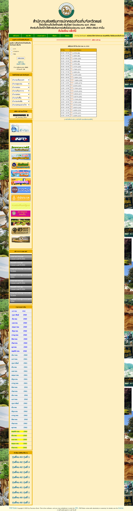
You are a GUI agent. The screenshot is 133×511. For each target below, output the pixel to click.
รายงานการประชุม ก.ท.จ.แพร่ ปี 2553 (21, 270)
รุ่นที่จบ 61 (17, 492)
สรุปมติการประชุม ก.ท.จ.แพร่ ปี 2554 (21, 300)
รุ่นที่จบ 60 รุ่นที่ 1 (21, 497)
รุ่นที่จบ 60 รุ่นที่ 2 (21, 502)
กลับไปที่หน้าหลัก (70, 119)
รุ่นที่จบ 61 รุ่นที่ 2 (21, 487)
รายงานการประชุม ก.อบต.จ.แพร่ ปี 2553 (18, 258)
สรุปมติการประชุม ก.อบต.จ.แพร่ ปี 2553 (18, 264)
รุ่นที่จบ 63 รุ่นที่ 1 (21, 457)
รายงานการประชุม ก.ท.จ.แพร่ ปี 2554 (21, 294)
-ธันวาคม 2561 (19, 395)
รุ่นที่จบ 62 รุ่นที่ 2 (21, 472)
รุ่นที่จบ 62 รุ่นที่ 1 (21, 477)
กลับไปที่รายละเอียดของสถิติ (84, 119)
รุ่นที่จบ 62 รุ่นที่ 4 (21, 462)
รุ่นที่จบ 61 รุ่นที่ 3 (21, 482)
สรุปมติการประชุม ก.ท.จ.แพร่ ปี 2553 (21, 276)
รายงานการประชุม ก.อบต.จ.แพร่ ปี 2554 (18, 282)
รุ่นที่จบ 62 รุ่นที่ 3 (21, 467)
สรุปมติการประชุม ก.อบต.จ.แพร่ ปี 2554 (18, 288)
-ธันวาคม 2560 (19, 355)
